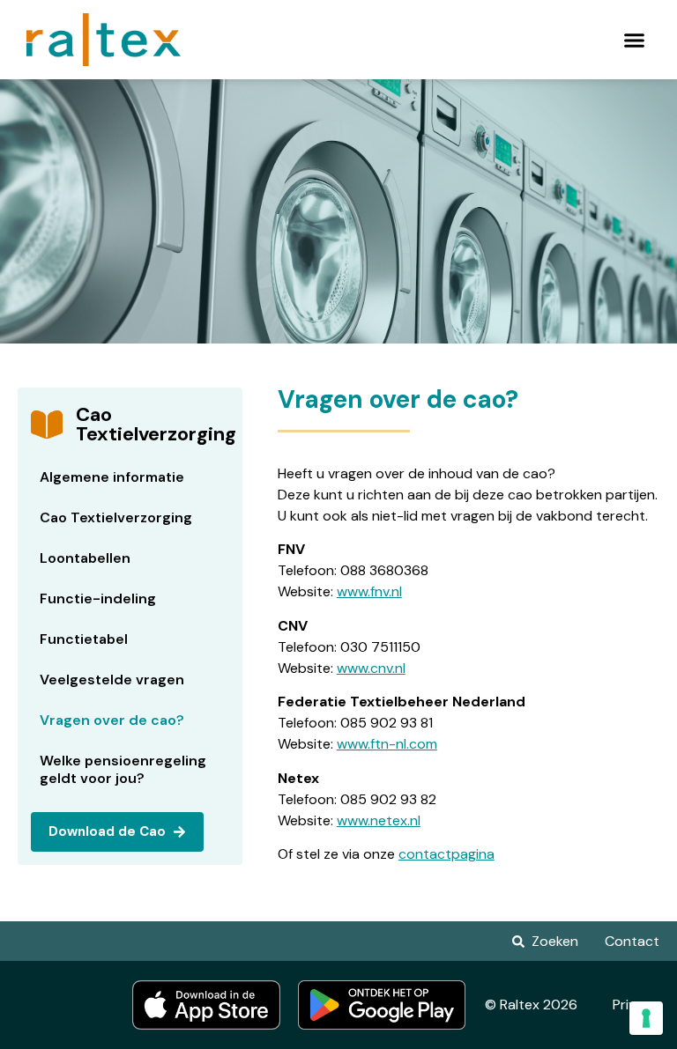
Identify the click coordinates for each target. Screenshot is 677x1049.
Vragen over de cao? (112, 720)
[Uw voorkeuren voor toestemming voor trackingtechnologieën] (646, 1018)
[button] (634, 39)
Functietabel (84, 639)
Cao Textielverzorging (116, 517)
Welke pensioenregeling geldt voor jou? (123, 769)
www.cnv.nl (371, 668)
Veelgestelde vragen (112, 679)
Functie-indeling (98, 598)
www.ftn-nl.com (387, 744)
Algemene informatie (112, 477)
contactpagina (446, 854)
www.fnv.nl (369, 591)
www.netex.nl (378, 820)
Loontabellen (85, 558)
